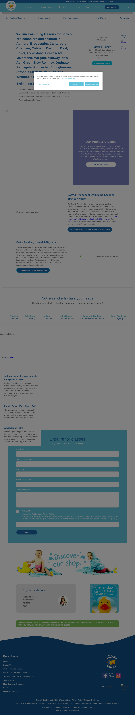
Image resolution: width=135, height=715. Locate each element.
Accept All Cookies (92, 84)
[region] (68, 81)
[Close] (99, 74)
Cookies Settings (44, 84)
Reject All (76, 84)
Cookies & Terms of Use (68, 78)
